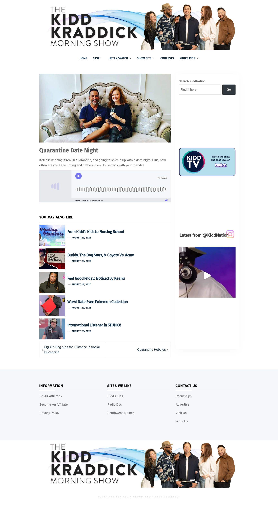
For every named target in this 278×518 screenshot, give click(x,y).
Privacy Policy (49, 413)
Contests (167, 58)
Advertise (182, 404)
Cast (96, 58)
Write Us (182, 421)
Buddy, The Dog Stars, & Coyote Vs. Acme (100, 255)
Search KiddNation (192, 81)
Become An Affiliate (53, 404)
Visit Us (181, 413)
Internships (184, 396)
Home (83, 58)
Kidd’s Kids (187, 58)
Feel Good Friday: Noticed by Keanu (96, 278)
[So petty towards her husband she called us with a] (207, 275)
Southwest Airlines (120, 413)
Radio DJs (114, 404)
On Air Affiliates (50, 396)
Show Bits (144, 58)
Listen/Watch (118, 58)
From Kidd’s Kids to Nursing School (95, 231)
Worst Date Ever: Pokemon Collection (97, 301)
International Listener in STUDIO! (94, 325)
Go (229, 89)
